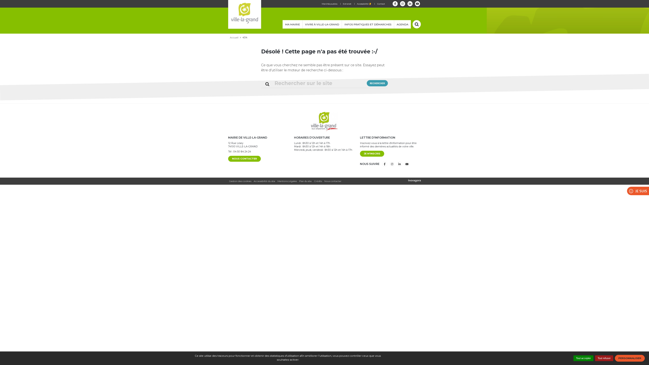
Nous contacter (244, 158)
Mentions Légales (287, 181)
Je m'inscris (372, 153)
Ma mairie (292, 24)
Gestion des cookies (240, 181)
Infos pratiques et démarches (367, 24)
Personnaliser (629, 358)
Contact (381, 4)
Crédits (318, 181)
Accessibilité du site (264, 181)
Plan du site (305, 181)
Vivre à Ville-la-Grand (322, 24)
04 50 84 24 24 (242, 151)
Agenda (402, 24)
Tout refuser (604, 358)
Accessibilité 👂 (364, 4)
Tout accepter (583, 358)
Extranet (347, 4)
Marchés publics (329, 4)
